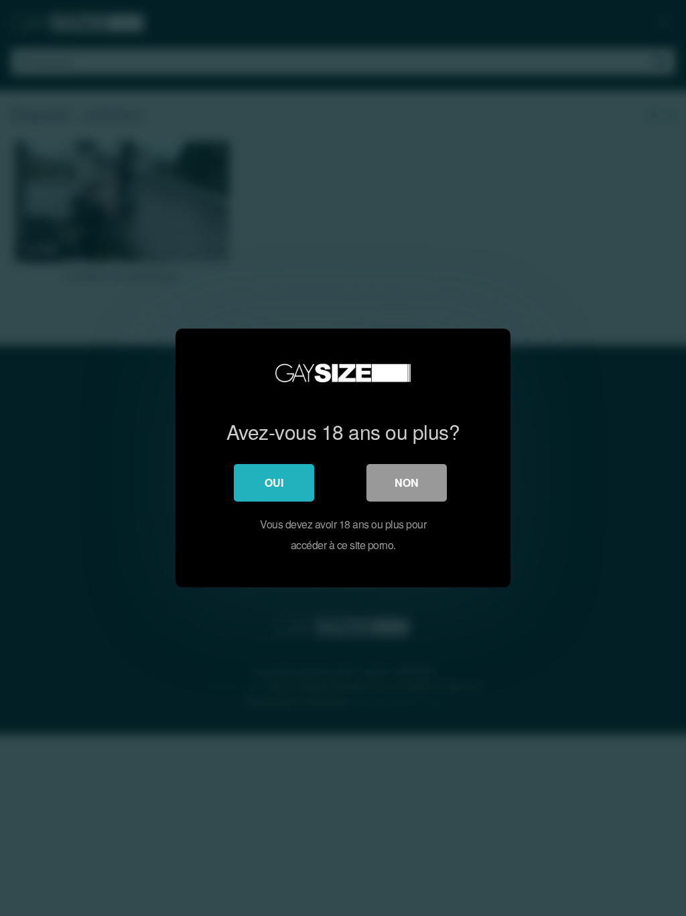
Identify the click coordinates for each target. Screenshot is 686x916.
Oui (274, 482)
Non (407, 482)
